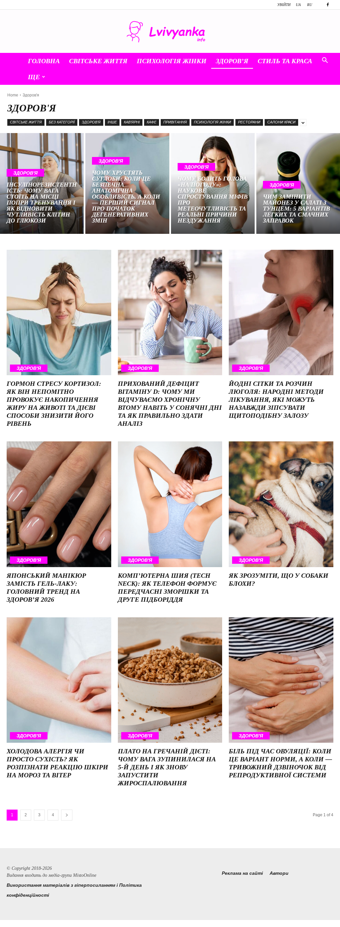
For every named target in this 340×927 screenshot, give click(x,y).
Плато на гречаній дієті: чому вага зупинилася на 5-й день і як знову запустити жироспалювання (167, 767)
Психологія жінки (172, 61)
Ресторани (249, 122)
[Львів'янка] (170, 31)
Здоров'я (91, 122)
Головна (44, 61)
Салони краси (281, 122)
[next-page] (66, 815)
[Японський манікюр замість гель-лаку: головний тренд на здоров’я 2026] (59, 504)
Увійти (284, 5)
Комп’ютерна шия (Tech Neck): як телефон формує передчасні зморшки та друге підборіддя (167, 587)
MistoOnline (84, 875)
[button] (325, 61)
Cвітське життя (98, 61)
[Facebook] (328, 4)
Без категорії (62, 122)
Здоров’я (232, 61)
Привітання (175, 122)
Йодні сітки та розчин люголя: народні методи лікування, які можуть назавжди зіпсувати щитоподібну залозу (276, 399)
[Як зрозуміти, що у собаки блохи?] (281, 504)
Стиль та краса (285, 61)
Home (12, 95)
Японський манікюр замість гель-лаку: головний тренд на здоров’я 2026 (46, 587)
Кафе (151, 122)
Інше (112, 122)
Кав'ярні (132, 122)
